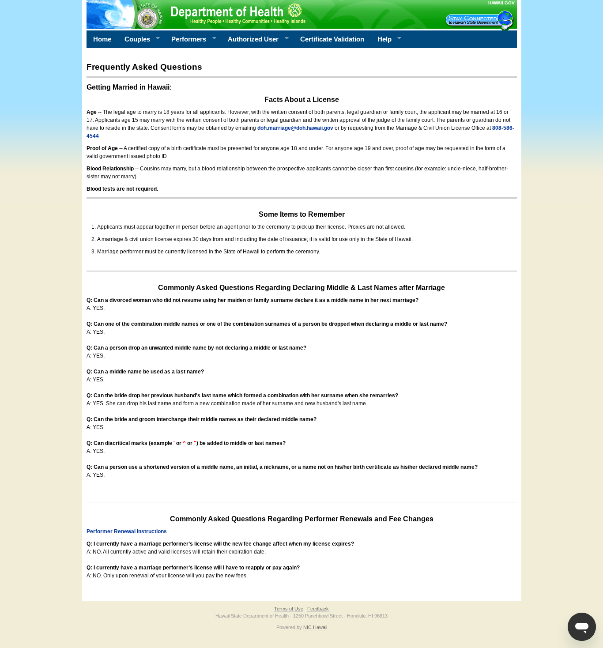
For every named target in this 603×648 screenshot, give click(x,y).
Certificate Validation (332, 39)
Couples (134, 39)
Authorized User (250, 39)
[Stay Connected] (481, 20)
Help (381, 39)
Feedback (318, 608)
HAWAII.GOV (501, 2)
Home (102, 39)
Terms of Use (288, 608)
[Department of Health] (259, 14)
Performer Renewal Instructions (127, 531)
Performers (185, 39)
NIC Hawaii (315, 627)
